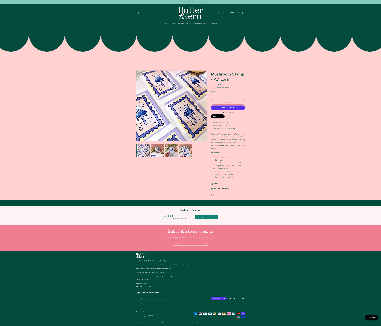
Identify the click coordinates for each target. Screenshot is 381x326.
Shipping (213, 87)
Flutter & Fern (145, 323)
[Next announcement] (244, 2)
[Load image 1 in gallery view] (143, 150)
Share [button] (215, 195)
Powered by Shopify (154, 323)
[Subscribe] (206, 243)
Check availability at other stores (224, 128)
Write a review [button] (206, 217)
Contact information (198, 323)
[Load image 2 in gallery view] (157, 150)
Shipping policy (210, 323)
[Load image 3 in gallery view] (171, 150)
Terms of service (186, 323)
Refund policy (166, 323)
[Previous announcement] (136, 2)
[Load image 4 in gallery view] (185, 150)
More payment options (228, 112)
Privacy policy (176, 323)
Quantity (213, 91)
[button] (138, 13)
